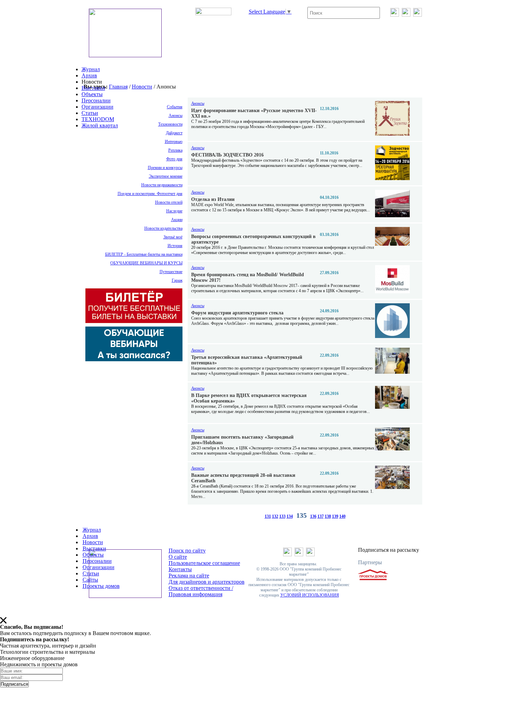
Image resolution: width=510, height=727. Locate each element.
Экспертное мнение (165, 176)
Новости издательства (163, 228)
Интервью (173, 141)
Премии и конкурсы (165, 167)
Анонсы (175, 115)
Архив (89, 75)
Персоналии (96, 100)
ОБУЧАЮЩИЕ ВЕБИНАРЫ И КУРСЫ (146, 263)
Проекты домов (101, 586)
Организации (97, 107)
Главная (118, 87)
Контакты (180, 569)
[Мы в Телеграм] (406, 15)
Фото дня (174, 159)
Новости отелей (168, 202)
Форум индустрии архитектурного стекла (237, 312)
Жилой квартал (100, 125)
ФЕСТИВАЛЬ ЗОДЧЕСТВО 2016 (227, 155)
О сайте (178, 557)
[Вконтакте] (394, 15)
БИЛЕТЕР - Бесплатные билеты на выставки (143, 254)
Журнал (91, 69)
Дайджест (174, 132)
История (175, 245)
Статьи (90, 113)
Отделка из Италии (213, 199)
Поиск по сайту (187, 550)
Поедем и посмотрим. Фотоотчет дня (150, 193)
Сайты (90, 580)
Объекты (92, 94)
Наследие (174, 211)
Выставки (93, 88)
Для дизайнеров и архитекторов (207, 582)
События (174, 106)
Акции (176, 219)
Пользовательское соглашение (204, 563)
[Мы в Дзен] (417, 15)
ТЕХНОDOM (98, 119)
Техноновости (170, 124)
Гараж (177, 280)
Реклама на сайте (189, 575)
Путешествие (171, 271)
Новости (142, 87)
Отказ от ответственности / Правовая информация (201, 591)
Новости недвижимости (161, 185)
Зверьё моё (172, 237)
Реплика (175, 150)
